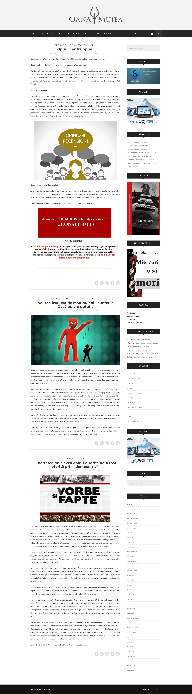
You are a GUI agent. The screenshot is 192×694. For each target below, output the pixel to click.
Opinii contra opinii (75, 49)
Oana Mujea (131, 353)
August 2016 (131, 632)
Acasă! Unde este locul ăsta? (138, 146)
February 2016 (132, 661)
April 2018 (130, 542)
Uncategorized (132, 421)
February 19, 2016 (56, 471)
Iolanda (95, 34)
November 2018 (132, 518)
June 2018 (130, 533)
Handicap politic (80, 34)
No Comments (96, 53)
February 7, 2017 (56, 53)
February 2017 (132, 604)
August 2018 (131, 528)
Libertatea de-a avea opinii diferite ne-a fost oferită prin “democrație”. (75, 465)
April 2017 (130, 594)
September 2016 (132, 628)
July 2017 (130, 580)
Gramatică (43, 34)
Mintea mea (131, 34)
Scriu (32, 34)
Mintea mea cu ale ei (86, 45)
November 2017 (132, 566)
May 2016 (130, 647)
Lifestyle (130, 388)
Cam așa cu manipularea (142, 339)
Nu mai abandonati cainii (140, 350)
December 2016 (132, 613)
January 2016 (131, 666)
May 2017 (130, 590)
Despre (120, 34)
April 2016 (130, 651)
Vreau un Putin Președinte (148, 353)
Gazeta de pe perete (134, 323)
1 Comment (95, 311)
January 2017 (131, 609)
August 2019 (131, 509)
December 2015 (132, 670)
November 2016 (132, 618)
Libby (128, 339)
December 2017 (132, 561)
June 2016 (130, 642)
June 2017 (130, 585)
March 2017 (131, 599)
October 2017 (132, 571)
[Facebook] (152, 33)
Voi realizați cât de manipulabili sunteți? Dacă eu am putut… (75, 305)
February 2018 (132, 552)
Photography (132, 398)
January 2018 (131, 556)
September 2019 (132, 504)
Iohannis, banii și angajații (137, 142)
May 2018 (130, 537)
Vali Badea (131, 313)
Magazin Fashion (133, 316)
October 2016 (132, 623)
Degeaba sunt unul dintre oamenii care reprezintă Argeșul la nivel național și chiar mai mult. (141, 163)
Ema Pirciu (131, 319)
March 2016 (131, 656)
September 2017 (132, 575)
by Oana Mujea (77, 53)
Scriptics (159, 689)
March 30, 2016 (58, 311)
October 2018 (132, 523)
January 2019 (131, 514)
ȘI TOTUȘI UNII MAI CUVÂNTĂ (137, 149)
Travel (129, 417)
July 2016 (130, 637)
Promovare (108, 34)
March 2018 (131, 547)
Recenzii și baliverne (61, 34)
